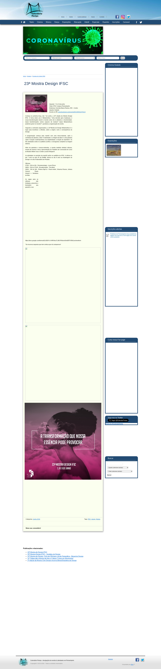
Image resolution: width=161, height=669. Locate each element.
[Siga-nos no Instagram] (123, 16)
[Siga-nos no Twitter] (129, 16)
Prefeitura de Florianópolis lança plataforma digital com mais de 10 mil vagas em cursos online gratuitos (123, 235)
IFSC (89, 519)
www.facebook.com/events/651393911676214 (72, 112)
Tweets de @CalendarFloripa (114, 424)
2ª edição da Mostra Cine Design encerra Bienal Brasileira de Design (52, 560)
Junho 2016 (36, 519)
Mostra (98, 519)
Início (24, 76)
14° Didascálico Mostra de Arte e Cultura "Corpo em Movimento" (50, 558)
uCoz (132, 664)
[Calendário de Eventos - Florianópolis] (33, 17)
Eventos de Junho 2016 (39, 76)
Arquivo (29, 76)
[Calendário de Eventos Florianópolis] (23, 658)
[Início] (24, 22)
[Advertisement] (98, 8)
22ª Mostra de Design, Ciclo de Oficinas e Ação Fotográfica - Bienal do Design (55, 556)
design (93, 519)
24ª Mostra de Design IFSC (37, 552)
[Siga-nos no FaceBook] (118, 16)
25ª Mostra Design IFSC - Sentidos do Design (43, 554)
